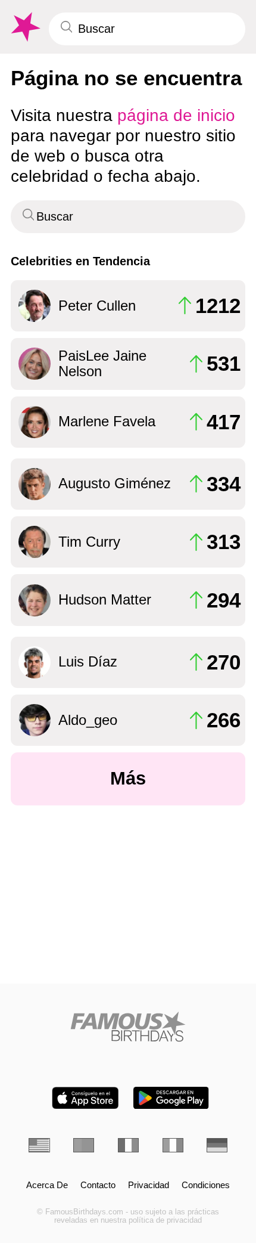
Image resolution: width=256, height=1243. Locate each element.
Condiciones (206, 1185)
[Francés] (128, 1145)
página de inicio (176, 115)
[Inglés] (39, 1145)
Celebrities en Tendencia (80, 261)
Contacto (97, 1185)
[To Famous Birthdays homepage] (24, 27)
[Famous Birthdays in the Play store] (171, 1098)
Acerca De (47, 1185)
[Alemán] (217, 1145)
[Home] (128, 1026)
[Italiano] (173, 1145)
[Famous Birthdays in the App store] (85, 1098)
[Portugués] (83, 1145)
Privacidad (148, 1185)
